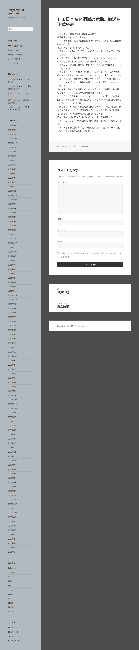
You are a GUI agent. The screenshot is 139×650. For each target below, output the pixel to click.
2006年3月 (12, 543)
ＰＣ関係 (11, 572)
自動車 (10, 603)
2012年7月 (12, 212)
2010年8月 (12, 313)
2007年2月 (12, 495)
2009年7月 (12, 369)
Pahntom (12, 568)
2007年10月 (12, 460)
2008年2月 (12, 443)
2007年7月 (12, 473)
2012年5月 (12, 221)
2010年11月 (12, 299)
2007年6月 (12, 478)
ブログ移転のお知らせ (17, 46)
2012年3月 (12, 230)
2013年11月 (12, 143)
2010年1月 (12, 343)
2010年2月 (12, 339)
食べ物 (10, 611)
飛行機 (10, 607)
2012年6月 (12, 217)
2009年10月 (12, 356)
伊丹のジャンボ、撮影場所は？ (20, 100)
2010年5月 (12, 326)
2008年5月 (12, 430)
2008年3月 (12, 439)
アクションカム (14, 63)
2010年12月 (12, 295)
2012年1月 (12, 239)
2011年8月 (12, 260)
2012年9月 (12, 204)
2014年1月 (12, 134)
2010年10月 (12, 304)
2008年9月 (12, 413)
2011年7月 (12, 265)
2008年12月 (12, 400)
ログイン (11, 627)
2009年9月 (12, 360)
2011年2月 (12, 286)
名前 (60, 219)
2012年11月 (12, 195)
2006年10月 (12, 513)
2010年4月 (12, 330)
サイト (60, 241)
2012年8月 (12, 208)
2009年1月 (12, 395)
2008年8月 (12, 417)
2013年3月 (12, 178)
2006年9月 (12, 517)
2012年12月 (12, 191)
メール (61, 230)
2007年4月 (12, 486)
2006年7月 (12, 526)
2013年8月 (12, 156)
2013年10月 (12, 147)
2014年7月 (12, 125)
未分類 (10, 590)
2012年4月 (12, 226)
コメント (62, 182)
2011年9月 (12, 256)
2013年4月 (12, 173)
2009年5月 (12, 378)
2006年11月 (12, 508)
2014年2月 (12, 130)
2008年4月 (12, 434)
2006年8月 (12, 521)
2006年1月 (12, 552)
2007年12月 (12, 452)
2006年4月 (12, 539)
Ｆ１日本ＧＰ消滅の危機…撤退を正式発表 (76, 33)
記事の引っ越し (14, 50)
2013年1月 (12, 186)
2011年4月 (12, 278)
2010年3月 (12, 334)
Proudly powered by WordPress (70, 326)
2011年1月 (12, 291)
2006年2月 (12, 547)
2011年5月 (12, 273)
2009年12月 (12, 347)
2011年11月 (12, 247)
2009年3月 (12, 386)
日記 (10, 585)
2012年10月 (12, 199)
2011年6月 (12, 269)
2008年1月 (12, 447)
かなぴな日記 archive (17, 11)
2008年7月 (12, 421)
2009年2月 (12, 391)
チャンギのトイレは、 (17, 79)
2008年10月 (12, 408)
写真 (10, 581)
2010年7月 (12, 317)
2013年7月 (12, 160)
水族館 (10, 594)
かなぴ (27, 93)
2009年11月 (12, 352)
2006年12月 (12, 504)
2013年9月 (12, 152)
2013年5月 (12, 169)
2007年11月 (12, 456)
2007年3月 (12, 491)
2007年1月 (12, 500)
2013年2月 (12, 182)
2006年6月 (12, 530)
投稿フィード (13, 632)
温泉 (10, 598)
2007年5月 (12, 482)
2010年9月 (12, 308)
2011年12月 (12, 243)
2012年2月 (12, 234)
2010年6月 (12, 321)
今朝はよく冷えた (15, 54)
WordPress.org (14, 640)
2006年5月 (12, 534)
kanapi (76, 146)
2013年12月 (12, 139)
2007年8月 (12, 469)
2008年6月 (12, 426)
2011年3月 (12, 282)
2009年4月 (12, 382)
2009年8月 (12, 365)
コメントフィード (15, 636)
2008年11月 (12, 404)
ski (9, 577)
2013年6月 (12, 165)
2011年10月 (12, 252)
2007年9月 (12, 465)
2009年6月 (12, 373)
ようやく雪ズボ (14, 59)
